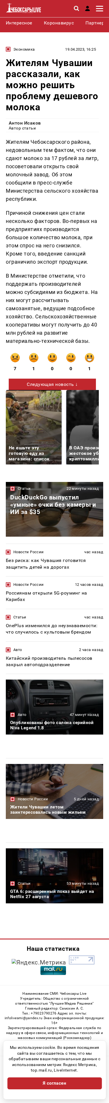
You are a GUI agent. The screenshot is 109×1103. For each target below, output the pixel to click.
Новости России (28, 552)
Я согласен (55, 1083)
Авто (17, 650)
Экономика (24, 49)
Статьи (24, 488)
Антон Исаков (25, 123)
